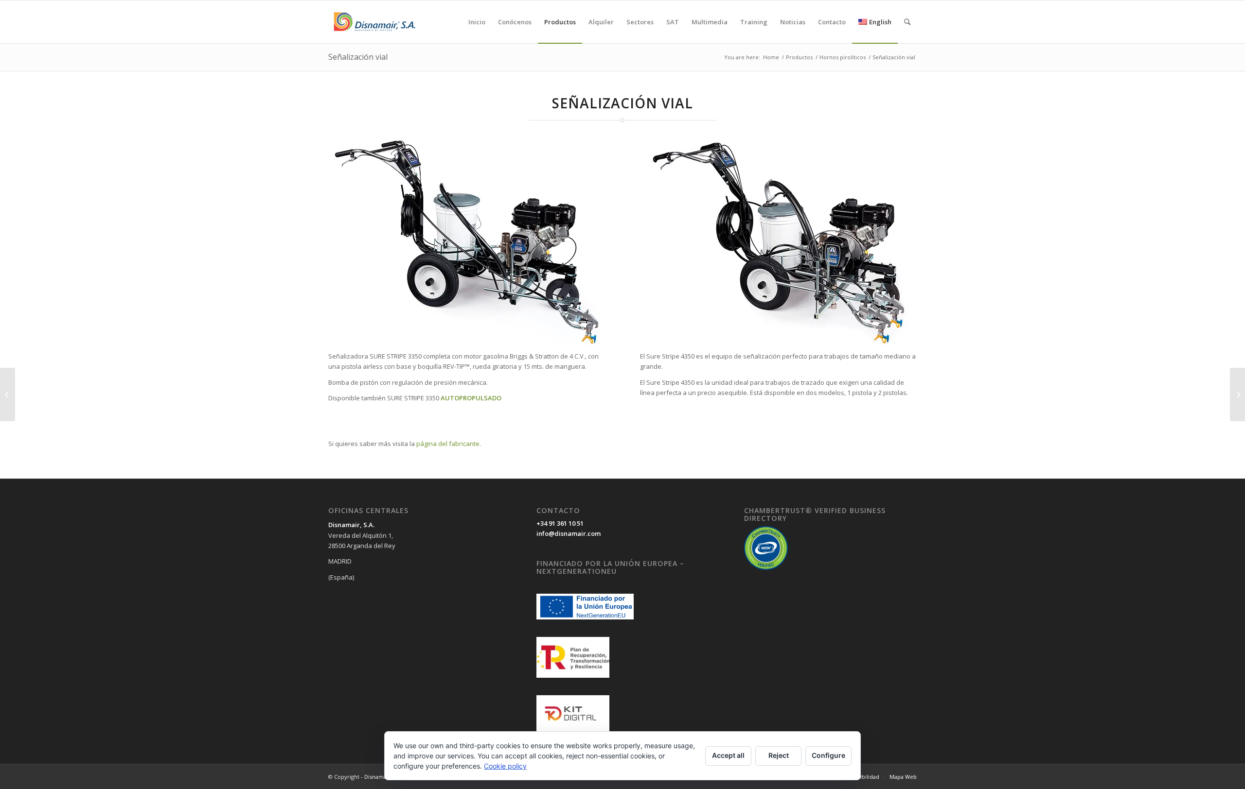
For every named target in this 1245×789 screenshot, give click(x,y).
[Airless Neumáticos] (7, 394)
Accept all (728, 755)
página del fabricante (448, 443)
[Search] (907, 21)
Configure (828, 755)
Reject (778, 755)
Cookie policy (505, 766)
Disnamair (377, 776)
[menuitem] (477, 21)
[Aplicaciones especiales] (1237, 394)
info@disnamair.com (568, 533)
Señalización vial (358, 56)
